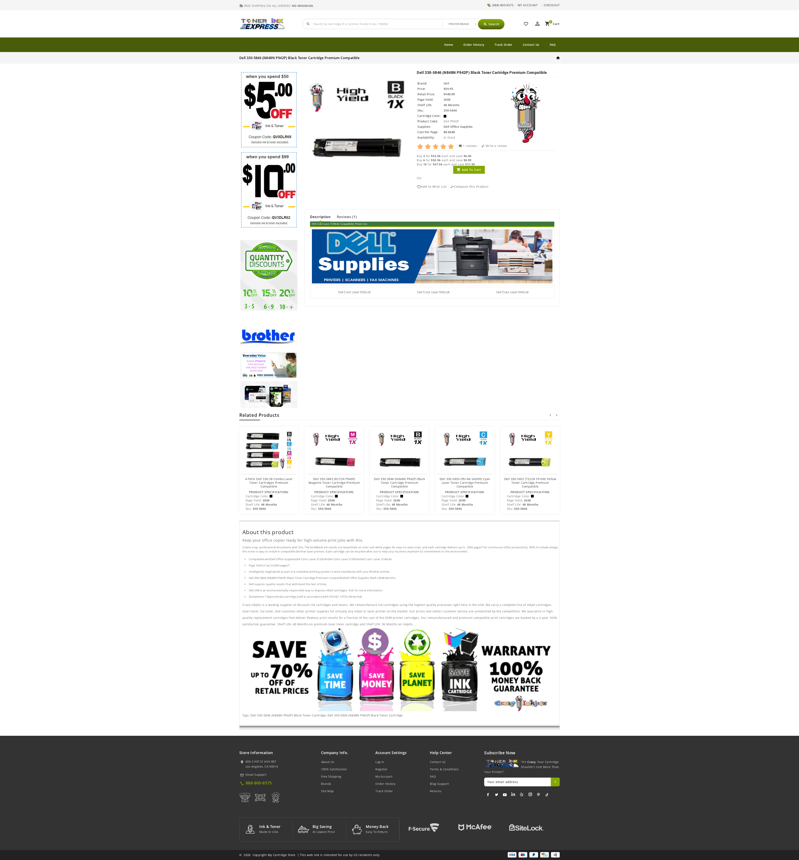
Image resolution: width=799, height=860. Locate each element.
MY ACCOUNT (528, 5)
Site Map (327, 791)
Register (381, 769)
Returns (436, 791)
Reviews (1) (347, 217)
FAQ (553, 45)
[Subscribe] (555, 782)
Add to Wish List (432, 187)
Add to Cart (471, 170)
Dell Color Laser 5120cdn (354, 292)
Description (320, 217)
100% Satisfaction (334, 769)
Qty (419, 178)
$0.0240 (449, 132)
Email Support (256, 775)
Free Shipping (331, 776)
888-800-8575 (259, 783)
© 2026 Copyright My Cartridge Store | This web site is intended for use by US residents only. (309, 855)
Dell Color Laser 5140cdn (512, 292)
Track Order (503, 45)
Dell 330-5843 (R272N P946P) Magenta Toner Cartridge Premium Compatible (334, 482)
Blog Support (439, 784)
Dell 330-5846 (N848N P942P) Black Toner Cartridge (288, 715)
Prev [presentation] (550, 415)
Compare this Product (469, 187)
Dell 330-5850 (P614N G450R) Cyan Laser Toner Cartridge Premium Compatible (465, 482)
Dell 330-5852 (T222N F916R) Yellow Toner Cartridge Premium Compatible (530, 482)
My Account (383, 776)
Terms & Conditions (444, 769)
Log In (379, 762)
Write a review (494, 146)
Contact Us (531, 45)
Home (448, 45)
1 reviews (468, 146)
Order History (473, 45)
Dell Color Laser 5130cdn (433, 292)
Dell (446, 83)
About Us (327, 762)
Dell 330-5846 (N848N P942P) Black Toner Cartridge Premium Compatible (399, 482)
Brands (326, 784)
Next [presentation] (556, 415)
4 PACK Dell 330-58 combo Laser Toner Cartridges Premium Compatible (269, 482)
